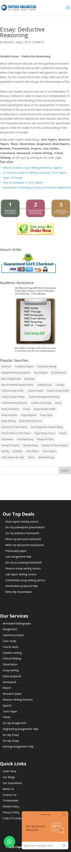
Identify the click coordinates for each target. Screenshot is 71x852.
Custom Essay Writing (13, 396)
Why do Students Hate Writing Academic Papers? (32, 167)
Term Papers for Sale (13, 457)
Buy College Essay (11, 378)
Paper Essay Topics (44, 433)
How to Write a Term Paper (16, 433)
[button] (9, 841)
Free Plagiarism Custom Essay (47, 427)
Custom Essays (35, 390)
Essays (26, 409)
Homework (9, 682)
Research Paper (45, 439)
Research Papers (11, 445)
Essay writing (11, 670)
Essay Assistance (10, 409)
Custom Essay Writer (58, 390)
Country (59, 384)
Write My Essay (46, 457)
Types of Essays (13, 177)
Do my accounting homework (23, 562)
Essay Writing (9, 421)
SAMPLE (39, 42)
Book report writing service (21, 521)
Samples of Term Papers (54, 445)
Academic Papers (24, 366)
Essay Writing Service (30, 421)
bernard (8, 42)
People (62, 433)
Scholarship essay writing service (25, 580)
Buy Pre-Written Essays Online (17, 384)
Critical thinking (12, 658)
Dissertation (10, 664)
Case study (9, 641)
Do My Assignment (14, 723)
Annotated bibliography (17, 623)
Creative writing (12, 653)
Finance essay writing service (23, 568)
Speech (7, 705)
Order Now (9, 771)
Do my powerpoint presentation (25, 527)
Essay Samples (9, 415)
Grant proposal (12, 676)
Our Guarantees (12, 783)
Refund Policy (11, 806)
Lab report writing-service (21, 574)
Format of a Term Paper (14, 427)
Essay (58, 402)
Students (17, 451)
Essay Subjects (28, 415)
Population (7, 439)
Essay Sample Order (44, 409)
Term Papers (49, 451)
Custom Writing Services (14, 402)
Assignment (10, 629)
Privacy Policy (11, 812)
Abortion (6, 366)
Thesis (31, 457)
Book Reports (58, 372)
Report (7, 688)
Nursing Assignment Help (18, 746)
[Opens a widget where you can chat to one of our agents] (45, 830)
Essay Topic (46, 415)
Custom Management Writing (43, 396)
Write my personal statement (23, 539)
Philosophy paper (16, 551)
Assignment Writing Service (16, 372)
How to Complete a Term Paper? (23, 182)
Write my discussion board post (24, 545)
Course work (10, 647)
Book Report (41, 372)
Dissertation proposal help (21, 586)
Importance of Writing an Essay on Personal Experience (37, 187)
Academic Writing (46, 366)
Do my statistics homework (22, 533)
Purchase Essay (25, 439)
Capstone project (13, 635)
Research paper (12, 693)
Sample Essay (30, 445)
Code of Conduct (13, 818)
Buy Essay (29, 378)
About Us (8, 789)
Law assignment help (18, 556)
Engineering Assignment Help (20, 729)
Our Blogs (9, 777)
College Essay (44, 384)
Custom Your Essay (41, 402)
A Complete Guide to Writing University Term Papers (35, 172)
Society (5, 451)
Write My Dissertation (18, 592)
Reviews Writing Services (18, 699)
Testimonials (10, 800)
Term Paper (32, 451)
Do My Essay (11, 735)
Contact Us (9, 795)
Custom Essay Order (12, 390)
